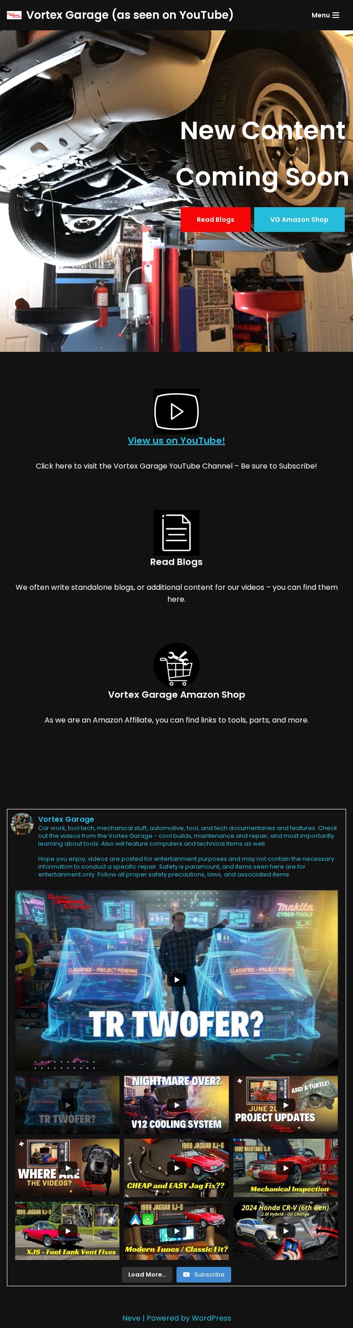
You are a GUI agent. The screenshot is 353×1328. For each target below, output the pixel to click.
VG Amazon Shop (299, 219)
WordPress (211, 1318)
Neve (131, 1318)
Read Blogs (215, 219)
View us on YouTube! (176, 440)
